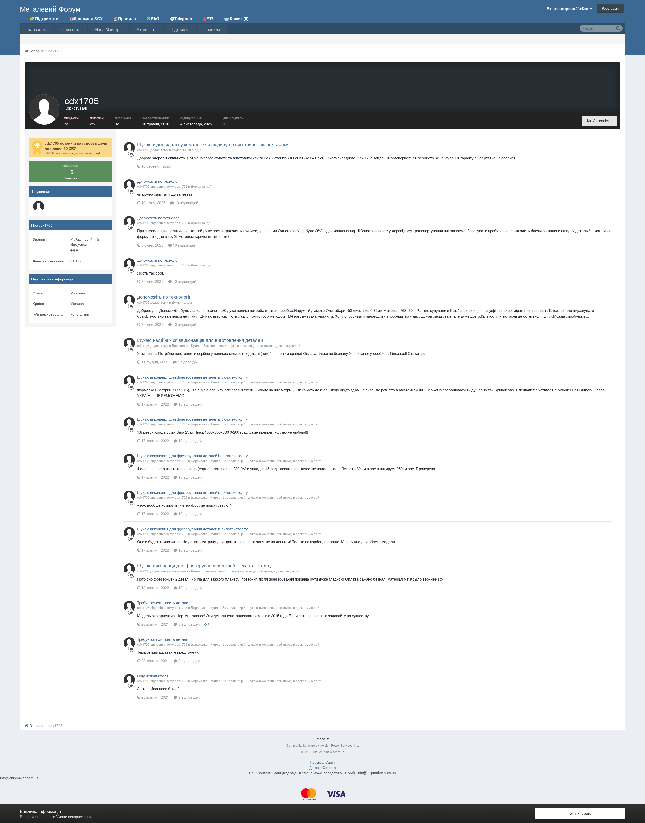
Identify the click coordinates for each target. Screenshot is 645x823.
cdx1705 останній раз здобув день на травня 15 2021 (76, 145)
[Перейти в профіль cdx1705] (129, 147)
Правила (212, 29)
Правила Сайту (322, 762)
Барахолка (37, 29)
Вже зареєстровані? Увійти (568, 8)
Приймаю (582, 813)
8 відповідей (188, 624)
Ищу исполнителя (152, 675)
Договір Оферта (322, 767)
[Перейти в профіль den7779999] (38, 206)
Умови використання (74, 816)
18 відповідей (189, 404)
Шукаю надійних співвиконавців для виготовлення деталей (200, 340)
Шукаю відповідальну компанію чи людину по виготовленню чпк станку (212, 144)
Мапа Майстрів (108, 29)
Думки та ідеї (201, 186)
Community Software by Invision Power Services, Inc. (322, 745)
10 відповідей (186, 202)
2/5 (92, 123)
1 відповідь (187, 361)
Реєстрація (610, 8)
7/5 (66, 123)
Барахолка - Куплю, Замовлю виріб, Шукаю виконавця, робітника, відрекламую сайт (237, 345)
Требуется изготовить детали (162, 602)
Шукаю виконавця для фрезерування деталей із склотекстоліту (192, 377)
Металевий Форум (50, 9)
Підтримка (180, 29)
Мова (322, 738)
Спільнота (71, 29)
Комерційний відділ (186, 149)
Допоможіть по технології (158, 181)
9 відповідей (188, 697)
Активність (146, 29)
